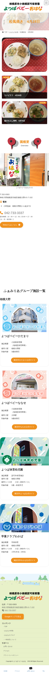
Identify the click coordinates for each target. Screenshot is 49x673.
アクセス (6, 651)
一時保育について (10, 639)
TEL (43, 671)
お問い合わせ (7, 646)
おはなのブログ (9, 635)
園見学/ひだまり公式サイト (24, 360)
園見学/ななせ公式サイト (24, 427)
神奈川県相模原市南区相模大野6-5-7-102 (18, 607)
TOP (5, 626)
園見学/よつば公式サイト (24, 494)
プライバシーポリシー (10, 655)
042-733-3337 (14, 213)
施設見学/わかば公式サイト (24, 560)
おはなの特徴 (8, 631)
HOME (5, 671)
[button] (11, 225)
